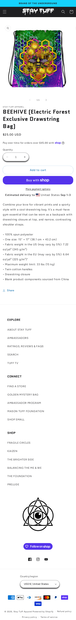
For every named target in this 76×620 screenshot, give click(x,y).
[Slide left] (30, 100)
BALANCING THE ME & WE (24, 467)
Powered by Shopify (43, 611)
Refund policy (64, 611)
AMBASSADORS (18, 338)
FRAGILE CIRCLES (19, 442)
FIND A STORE (16, 386)
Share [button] (10, 290)
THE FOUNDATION (19, 476)
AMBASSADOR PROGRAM (24, 403)
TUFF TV (12, 363)
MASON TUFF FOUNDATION (25, 411)
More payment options (38, 189)
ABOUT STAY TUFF (19, 329)
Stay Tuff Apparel (22, 611)
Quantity (8, 149)
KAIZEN (12, 451)
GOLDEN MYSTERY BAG (23, 394)
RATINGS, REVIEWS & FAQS (25, 346)
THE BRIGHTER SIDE (20, 459)
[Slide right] (46, 100)
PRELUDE (13, 484)
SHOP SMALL (16, 419)
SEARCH (13, 354)
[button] (5, 12)
